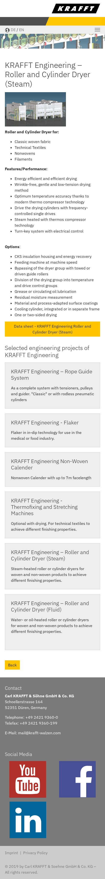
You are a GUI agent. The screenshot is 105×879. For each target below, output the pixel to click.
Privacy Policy (35, 852)
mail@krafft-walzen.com (39, 732)
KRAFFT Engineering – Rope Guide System (51, 374)
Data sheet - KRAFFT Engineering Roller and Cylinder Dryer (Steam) (52, 329)
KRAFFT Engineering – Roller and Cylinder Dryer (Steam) (50, 555)
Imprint (11, 852)
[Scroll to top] (94, 868)
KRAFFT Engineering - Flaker (45, 422)
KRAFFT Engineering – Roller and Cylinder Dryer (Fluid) (50, 606)
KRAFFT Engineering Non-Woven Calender (49, 464)
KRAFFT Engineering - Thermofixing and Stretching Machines (44, 507)
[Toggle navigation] (97, 30)
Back (12, 665)
